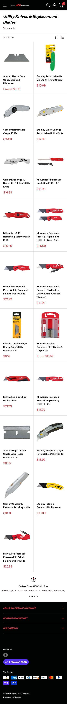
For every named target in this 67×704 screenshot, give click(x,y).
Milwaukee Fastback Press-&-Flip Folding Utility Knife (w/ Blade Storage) (48, 292)
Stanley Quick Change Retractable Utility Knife (50, 131)
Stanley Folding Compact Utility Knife (48, 505)
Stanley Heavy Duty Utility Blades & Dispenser (14, 80)
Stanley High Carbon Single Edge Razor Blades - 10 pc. (14, 454)
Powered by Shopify (12, 697)
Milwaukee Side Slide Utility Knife (14, 398)
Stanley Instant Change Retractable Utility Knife (50, 452)
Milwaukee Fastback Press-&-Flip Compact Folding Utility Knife (15, 290)
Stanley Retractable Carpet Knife (14, 131)
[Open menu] (5, 5)
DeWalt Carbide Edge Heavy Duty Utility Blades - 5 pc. (15, 347)
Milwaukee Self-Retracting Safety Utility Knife (16, 237)
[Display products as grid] (56, 37)
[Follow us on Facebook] (5, 655)
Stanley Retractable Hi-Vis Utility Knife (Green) (50, 78)
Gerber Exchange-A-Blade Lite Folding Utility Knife (16, 183)
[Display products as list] (62, 37)
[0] (61, 5)
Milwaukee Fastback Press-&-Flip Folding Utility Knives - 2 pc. (48, 237)
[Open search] (48, 5)
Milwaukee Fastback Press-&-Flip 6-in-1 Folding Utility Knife (14, 557)
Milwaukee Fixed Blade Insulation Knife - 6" (49, 181)
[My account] (54, 5)
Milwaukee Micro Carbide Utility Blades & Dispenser (50, 347)
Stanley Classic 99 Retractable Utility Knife (16, 505)
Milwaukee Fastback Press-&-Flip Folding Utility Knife (48, 400)
